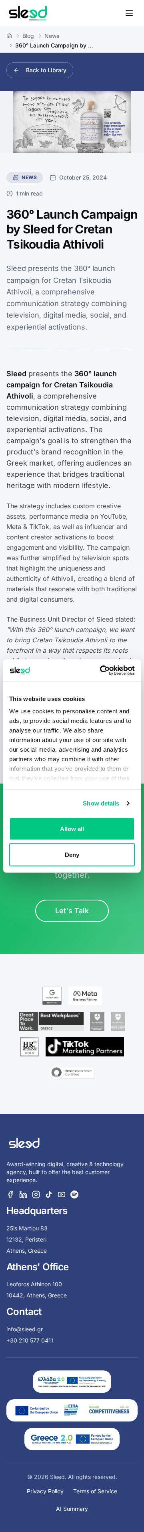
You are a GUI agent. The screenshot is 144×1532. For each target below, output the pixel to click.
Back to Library (46, 70)
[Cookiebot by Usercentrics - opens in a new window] (101, 670)
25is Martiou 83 (27, 1228)
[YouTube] (62, 1194)
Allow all (72, 828)
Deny (72, 854)
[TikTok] (49, 1194)
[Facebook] (10, 1194)
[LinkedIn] (23, 1194)
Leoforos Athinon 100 (34, 1284)
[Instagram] (36, 1194)
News (51, 35)
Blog (28, 35)
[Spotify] (74, 1194)
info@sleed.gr (24, 1329)
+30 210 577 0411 (29, 1340)
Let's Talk (72, 910)
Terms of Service (95, 1491)
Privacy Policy (45, 1491)
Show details (101, 803)
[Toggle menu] (129, 13)
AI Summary (72, 1508)
